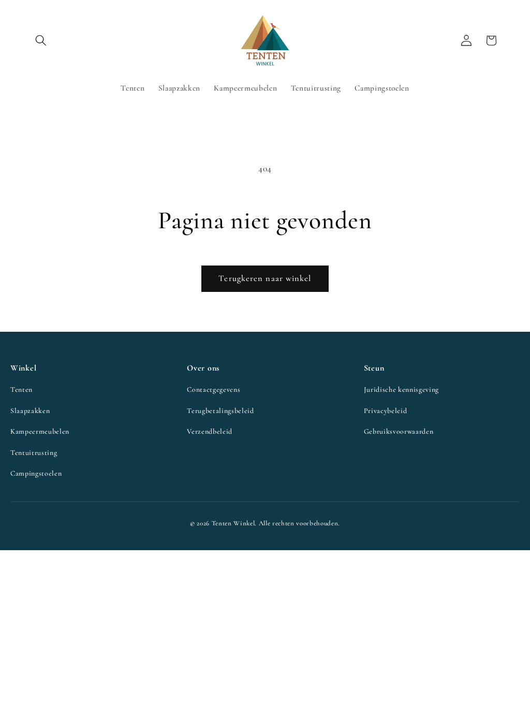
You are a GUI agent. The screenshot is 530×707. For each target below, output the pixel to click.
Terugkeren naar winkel (264, 278)
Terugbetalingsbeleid (220, 410)
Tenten (21, 389)
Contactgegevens (213, 389)
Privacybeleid (385, 410)
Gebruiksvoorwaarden (399, 431)
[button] (40, 40)
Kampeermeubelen (39, 431)
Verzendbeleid (209, 431)
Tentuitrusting (33, 452)
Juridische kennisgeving (401, 389)
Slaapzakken (30, 410)
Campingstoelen (36, 473)
